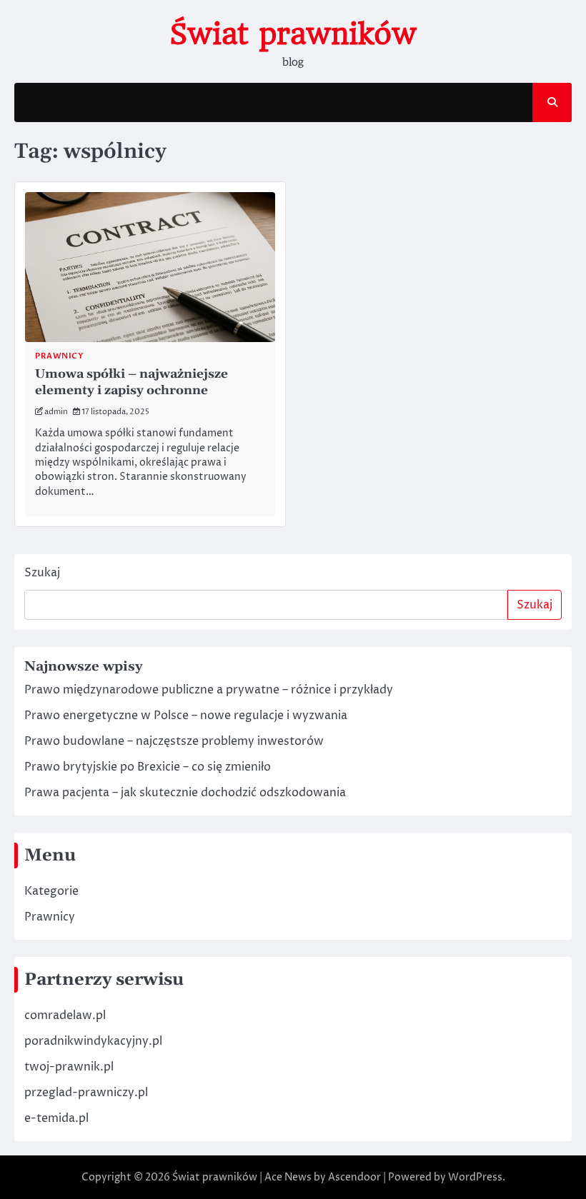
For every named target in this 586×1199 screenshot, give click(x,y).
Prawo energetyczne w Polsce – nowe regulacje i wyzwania (185, 715)
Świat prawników (293, 34)
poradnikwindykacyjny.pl (93, 1041)
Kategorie (51, 891)
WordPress (475, 1177)
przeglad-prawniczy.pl (86, 1092)
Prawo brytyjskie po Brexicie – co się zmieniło (147, 767)
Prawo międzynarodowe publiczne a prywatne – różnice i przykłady (208, 690)
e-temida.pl (56, 1118)
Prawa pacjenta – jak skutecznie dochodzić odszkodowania (185, 793)
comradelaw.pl (65, 1015)
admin (56, 411)
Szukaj (42, 573)
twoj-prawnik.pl (69, 1067)
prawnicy (59, 356)
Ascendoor (354, 1177)
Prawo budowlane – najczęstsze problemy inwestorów (174, 741)
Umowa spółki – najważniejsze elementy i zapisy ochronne (131, 382)
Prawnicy (49, 917)
